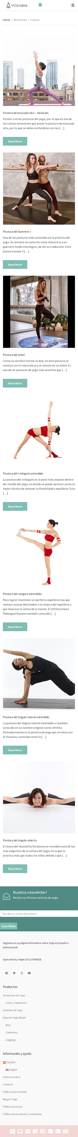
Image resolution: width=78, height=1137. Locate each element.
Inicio (6, 20)
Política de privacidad (15, 1092)
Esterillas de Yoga (12, 1010)
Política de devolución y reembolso (22, 1114)
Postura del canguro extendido (22, 594)
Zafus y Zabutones (16, 1002)
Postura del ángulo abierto (20, 840)
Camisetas (11, 1032)
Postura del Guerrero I (17, 231)
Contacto (8, 1084)
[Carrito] (40, 4)
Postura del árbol (14, 355)
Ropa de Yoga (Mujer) (14, 1017)
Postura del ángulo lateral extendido (26, 717)
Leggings (11, 1039)
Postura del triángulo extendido (23, 473)
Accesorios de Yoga (14, 995)
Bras (8, 1025)
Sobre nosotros (11, 1077)
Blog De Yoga (10, 1099)
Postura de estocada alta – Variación (25, 113)
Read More (15, 141)
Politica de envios (12, 1106)
